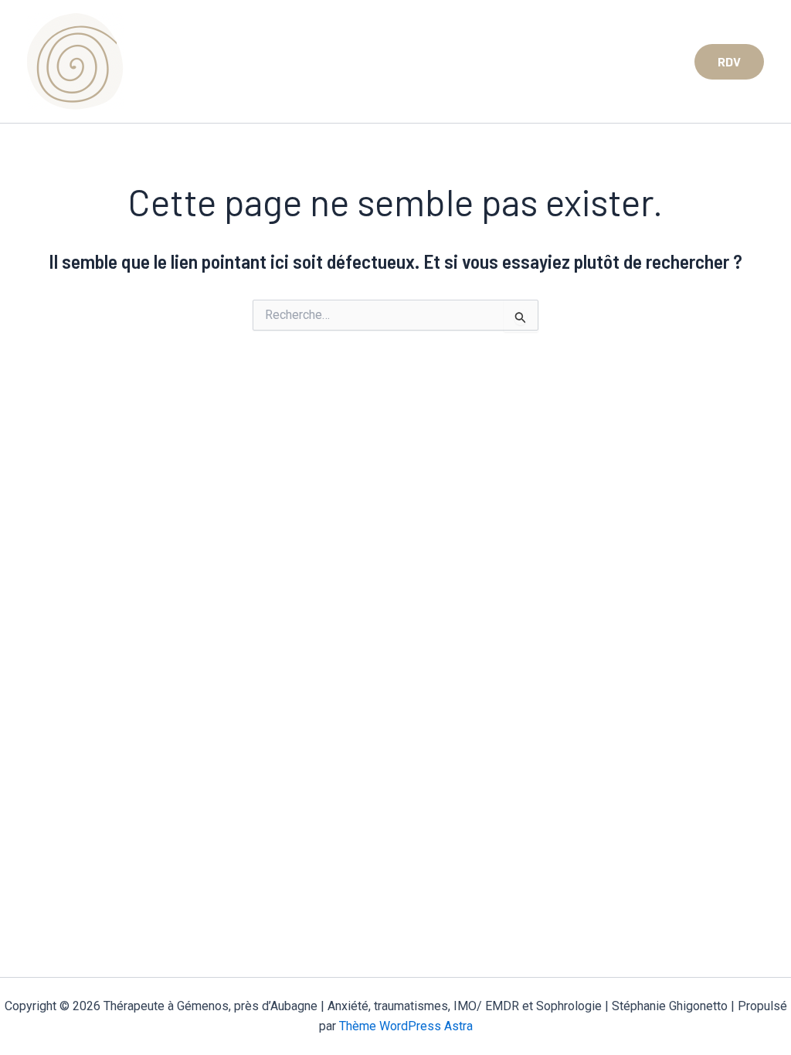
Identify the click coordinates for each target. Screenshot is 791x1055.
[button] (729, 62)
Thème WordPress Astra (406, 1026)
